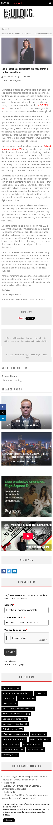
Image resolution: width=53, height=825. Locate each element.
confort (8, 698)
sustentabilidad (13, 749)
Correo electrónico (14, 617)
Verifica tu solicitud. (15, 630)
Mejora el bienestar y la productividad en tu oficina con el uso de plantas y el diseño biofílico (26, 340)
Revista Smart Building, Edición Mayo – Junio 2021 (26, 356)
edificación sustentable (16, 714)
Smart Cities (11, 744)
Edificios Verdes (13, 729)
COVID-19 (9, 703)
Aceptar (9, 820)
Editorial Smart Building (19, 425)
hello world (18, 2)
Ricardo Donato (10, 77)
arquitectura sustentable (17, 693)
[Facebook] (3, 571)
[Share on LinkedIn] (3, 418)
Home (4, 29)
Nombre (9, 604)
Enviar (10, 652)
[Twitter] (9, 571)
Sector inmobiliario (14, 739)
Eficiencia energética (12, 80)
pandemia (38, 734)
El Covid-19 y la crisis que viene (26, 421)
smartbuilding (39, 739)
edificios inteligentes (15, 724)
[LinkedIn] (14, 571)
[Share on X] (3, 412)
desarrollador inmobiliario (18, 708)
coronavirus (27, 698)
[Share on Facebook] (3, 407)
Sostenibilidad (32, 744)
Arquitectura (11, 688)
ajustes (6, 814)
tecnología (10, 754)
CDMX (40, 693)
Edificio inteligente (14, 719)
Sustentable (35, 749)
